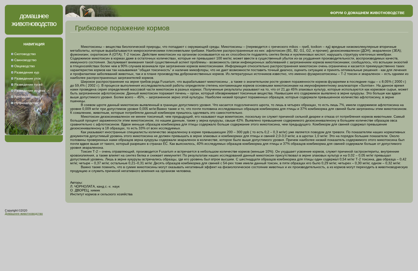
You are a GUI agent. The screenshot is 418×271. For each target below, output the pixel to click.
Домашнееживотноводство (34, 19)
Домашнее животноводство (24, 213)
